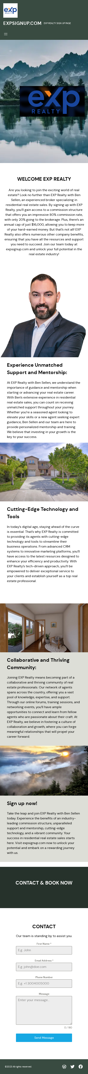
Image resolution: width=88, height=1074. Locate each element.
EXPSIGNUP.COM (22, 23)
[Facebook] (80, 1066)
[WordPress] (64, 1066)
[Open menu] (5, 34)
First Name (44, 943)
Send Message (44, 1038)
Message (44, 994)
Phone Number (44, 977)
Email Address (44, 960)
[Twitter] (72, 1066)
